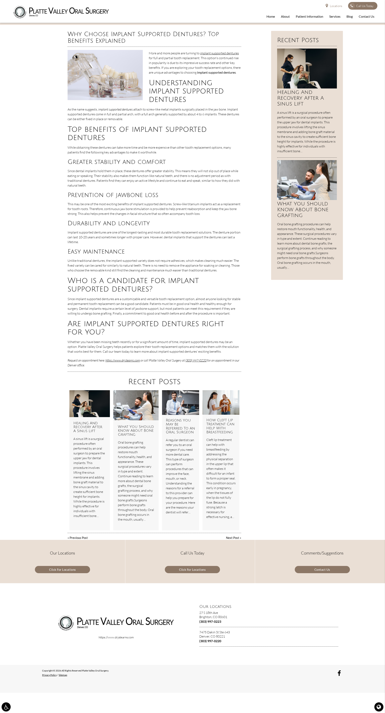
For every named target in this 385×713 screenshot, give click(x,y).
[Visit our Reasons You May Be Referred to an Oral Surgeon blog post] (180, 402)
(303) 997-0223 (210, 621)
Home (270, 16)
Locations (336, 6)
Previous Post (79, 537)
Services (334, 16)
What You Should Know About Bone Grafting (136, 431)
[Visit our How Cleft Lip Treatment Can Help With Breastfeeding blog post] (221, 402)
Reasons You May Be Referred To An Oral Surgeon (180, 426)
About (285, 16)
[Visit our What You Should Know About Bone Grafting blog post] (136, 405)
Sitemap (63, 674)
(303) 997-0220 (196, 360)
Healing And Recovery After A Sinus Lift (87, 427)
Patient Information (309, 16)
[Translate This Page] (378, 706)
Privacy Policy (49, 674)
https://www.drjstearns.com (122, 360)
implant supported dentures (219, 53)
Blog (349, 16)
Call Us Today (364, 6)
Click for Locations (62, 569)
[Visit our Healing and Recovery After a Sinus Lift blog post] (89, 403)
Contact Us (366, 16)
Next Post (232, 537)
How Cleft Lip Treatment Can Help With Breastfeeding (220, 426)
